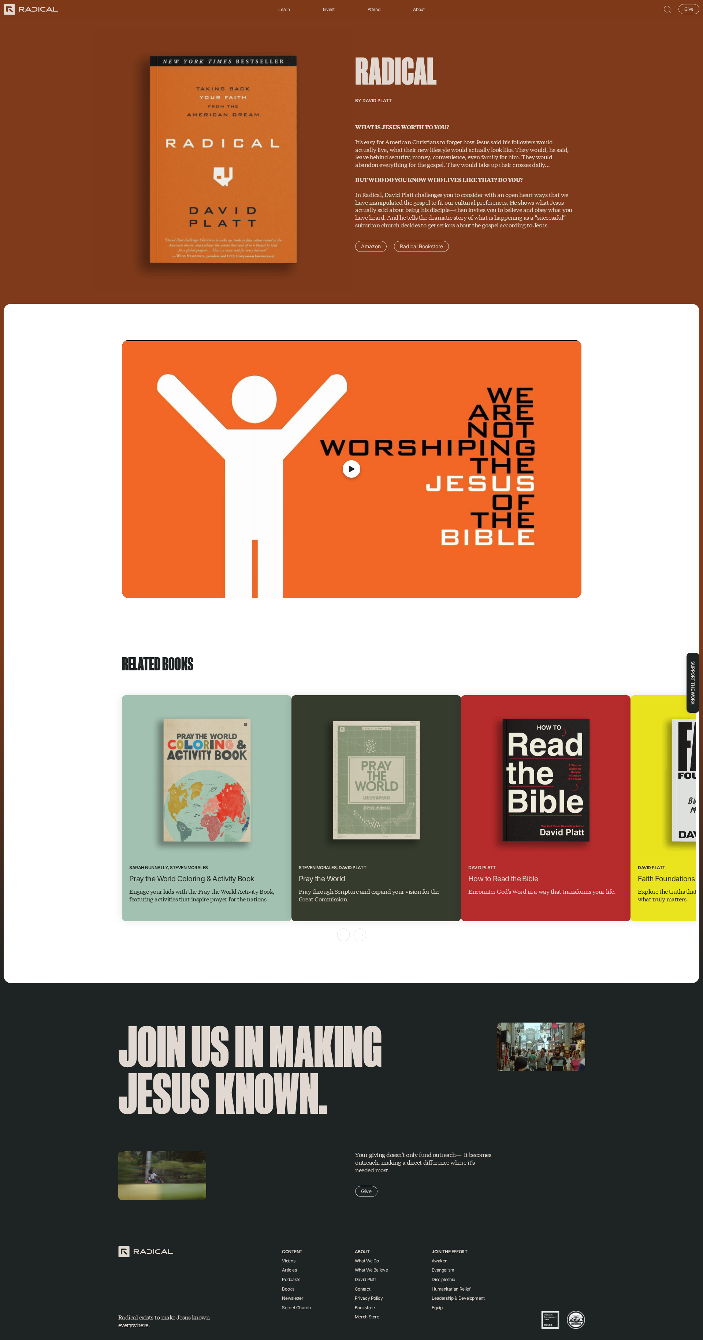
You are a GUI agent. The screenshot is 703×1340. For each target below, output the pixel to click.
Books (288, 1289)
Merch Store (367, 1316)
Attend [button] (374, 9)
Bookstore (365, 1307)
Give (688, 9)
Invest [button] (329, 9)
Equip (437, 1307)
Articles (289, 1270)
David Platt (377, 100)
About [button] (418, 9)
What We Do (367, 1260)
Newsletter (292, 1298)
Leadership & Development (458, 1298)
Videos (288, 1260)
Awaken (439, 1260)
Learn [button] (284, 9)
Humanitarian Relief (451, 1289)
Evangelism (443, 1270)
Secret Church (296, 1307)
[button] (667, 9)
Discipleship (443, 1279)
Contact (362, 1289)
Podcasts (291, 1279)
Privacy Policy (369, 1298)
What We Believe (371, 1270)
